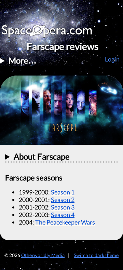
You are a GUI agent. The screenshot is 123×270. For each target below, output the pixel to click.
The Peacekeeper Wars (65, 222)
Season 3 (62, 207)
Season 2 (62, 199)
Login (112, 59)
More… (23, 60)
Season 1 (62, 192)
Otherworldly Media (43, 255)
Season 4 (62, 214)
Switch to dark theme (96, 255)
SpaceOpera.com (51, 33)
